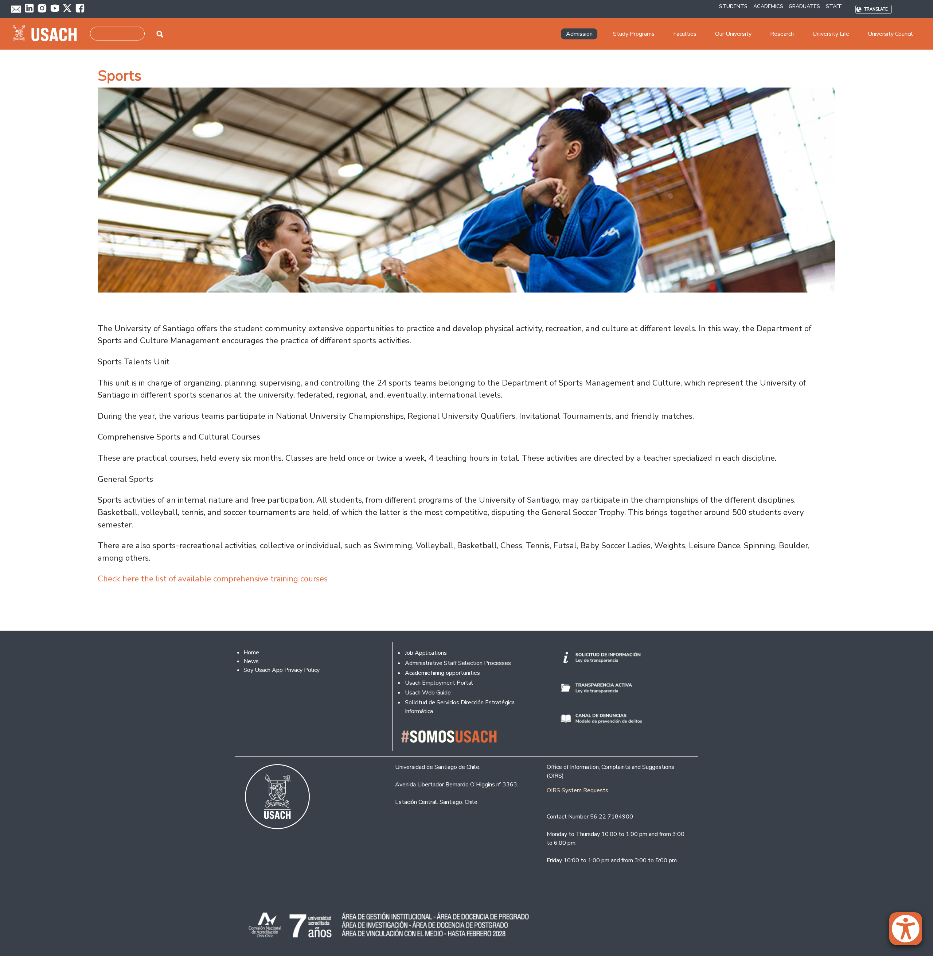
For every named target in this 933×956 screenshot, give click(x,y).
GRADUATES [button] (804, 6)
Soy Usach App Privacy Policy (281, 670)
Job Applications (426, 653)
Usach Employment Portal (439, 683)
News (251, 661)
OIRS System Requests (577, 790)
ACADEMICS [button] (768, 6)
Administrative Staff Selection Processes (458, 663)
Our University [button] (733, 34)
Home (251, 653)
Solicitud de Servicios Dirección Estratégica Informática (460, 706)
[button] (909, 932)
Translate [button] (876, 9)
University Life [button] (830, 34)
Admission (579, 34)
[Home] (48, 34)
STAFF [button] (834, 6)
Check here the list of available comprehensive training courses (213, 578)
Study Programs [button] (634, 34)
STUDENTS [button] (733, 6)
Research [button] (782, 34)
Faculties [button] (684, 34)
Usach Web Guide (428, 693)
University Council (890, 34)
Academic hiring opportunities (442, 673)
